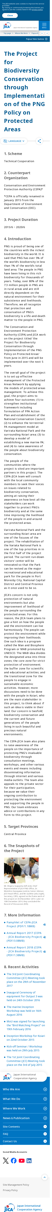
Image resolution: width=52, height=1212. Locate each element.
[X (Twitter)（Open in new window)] (6, 1161)
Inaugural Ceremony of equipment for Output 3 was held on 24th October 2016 (25, 996)
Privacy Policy (10, 1190)
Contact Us (10, 1141)
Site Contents (11, 1126)
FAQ (5, 1134)
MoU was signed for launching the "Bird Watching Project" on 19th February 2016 (26, 1025)
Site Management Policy (16, 1184)
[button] (13, 141)
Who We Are (11, 1089)
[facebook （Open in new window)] (14, 1161)
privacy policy (37, 9)
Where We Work (14, 1108)
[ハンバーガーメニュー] (44, 24)
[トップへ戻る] (45, 1177)
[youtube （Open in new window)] (22, 1161)
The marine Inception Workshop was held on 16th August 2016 (24, 1010)
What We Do (11, 1099)
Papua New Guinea (35, 39)
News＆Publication (16, 1118)
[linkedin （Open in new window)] (29, 1160)
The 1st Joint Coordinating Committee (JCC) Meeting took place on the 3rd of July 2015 (26, 1061)
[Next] (47, 33)
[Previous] (42, 33)
